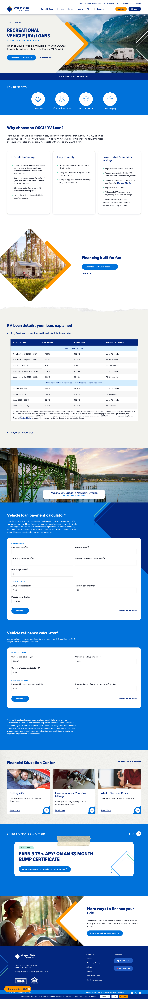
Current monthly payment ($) (88, 657)
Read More (15, 810)
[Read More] (46, 810)
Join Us (121, 9)
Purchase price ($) (19, 547)
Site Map (88, 992)
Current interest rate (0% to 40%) (26, 668)
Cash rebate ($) (82, 547)
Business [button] (100, 9)
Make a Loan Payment (93, 963)
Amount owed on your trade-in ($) (90, 558)
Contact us (45, 57)
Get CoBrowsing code (94, 980)
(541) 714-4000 (25, 967)
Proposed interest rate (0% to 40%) (27, 684)
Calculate (19, 611)
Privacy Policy (97, 992)
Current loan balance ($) (22, 657)
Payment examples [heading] (22, 432)
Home (9, 22)
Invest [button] (70, 9)
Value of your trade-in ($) (22, 558)
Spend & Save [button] (47, 9)
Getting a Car (17, 793)
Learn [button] (80, 9)
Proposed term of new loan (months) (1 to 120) (95, 684)
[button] (138, 833)
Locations (89, 959)
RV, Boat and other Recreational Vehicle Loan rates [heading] (41, 333)
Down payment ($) (19, 569)
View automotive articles (129, 762)
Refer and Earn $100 (94, 3)
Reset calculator (128, 610)
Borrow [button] (60, 9)
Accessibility (119, 992)
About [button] (89, 9)
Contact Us (90, 954)
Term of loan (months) (85, 586)
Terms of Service (108, 992)
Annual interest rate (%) (21, 586)
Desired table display (20, 597)
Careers (89, 971)
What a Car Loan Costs (114, 793)
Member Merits (124, 183)
